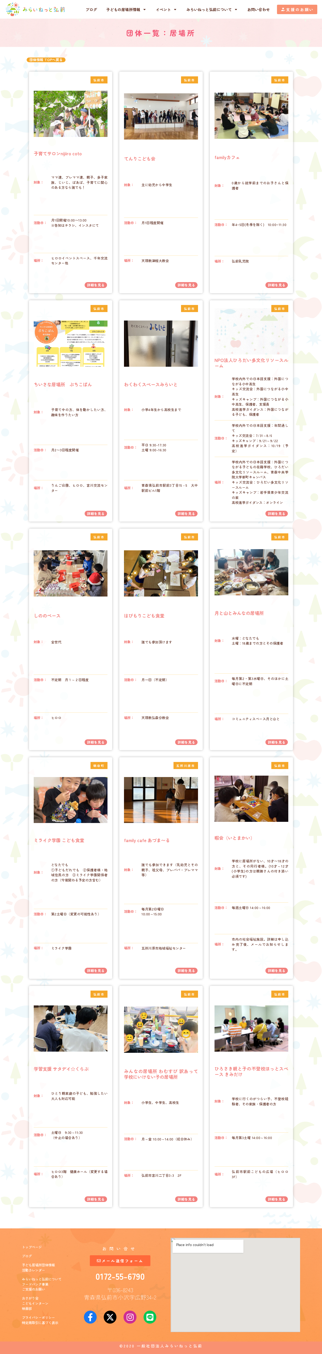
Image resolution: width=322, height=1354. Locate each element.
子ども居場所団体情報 (38, 1264)
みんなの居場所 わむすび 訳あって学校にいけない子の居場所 (161, 1074)
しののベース (47, 615)
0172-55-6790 (120, 1276)
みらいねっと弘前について (209, 9)
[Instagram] (130, 1317)
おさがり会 (30, 1298)
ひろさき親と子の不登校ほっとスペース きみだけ (251, 1071)
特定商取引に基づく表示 (40, 1322)
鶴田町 (99, 765)
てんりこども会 (139, 158)
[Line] (150, 1317)
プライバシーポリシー (38, 1317)
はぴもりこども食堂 (144, 615)
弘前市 (99, 80)
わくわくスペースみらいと (151, 384)
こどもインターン (35, 1303)
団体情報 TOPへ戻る (46, 59)
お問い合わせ (258, 9)
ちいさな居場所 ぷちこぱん (63, 384)
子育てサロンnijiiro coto (58, 153)
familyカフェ (227, 157)
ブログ (91, 9)
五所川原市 (185, 765)
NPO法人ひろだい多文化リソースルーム (251, 363)
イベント (163, 9)
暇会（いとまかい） (235, 838)
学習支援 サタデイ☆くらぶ (61, 1069)
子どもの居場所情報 (123, 9)
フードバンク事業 (35, 1284)
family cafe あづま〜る (147, 840)
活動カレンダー (33, 1270)
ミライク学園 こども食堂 (59, 840)
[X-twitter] (110, 1317)
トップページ (32, 1246)
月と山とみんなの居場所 (239, 613)
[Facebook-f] (90, 1317)
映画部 (27, 1308)
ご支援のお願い (33, 1289)
